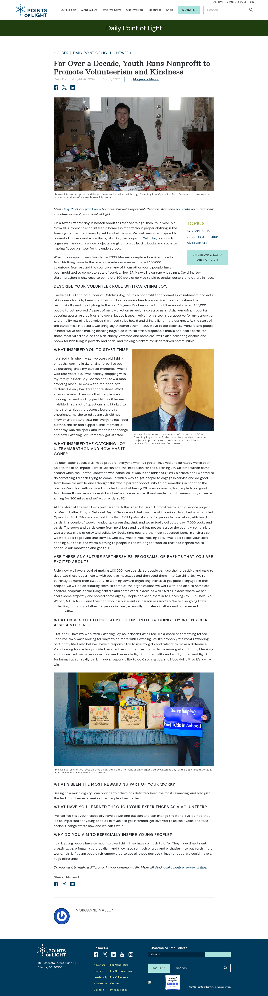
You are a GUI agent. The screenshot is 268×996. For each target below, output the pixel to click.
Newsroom (100, 983)
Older (63, 53)
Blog (252, 1)
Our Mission (68, 10)
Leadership (101, 977)
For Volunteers (119, 977)
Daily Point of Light (92, 53)
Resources (155, 10)
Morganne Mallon (146, 79)
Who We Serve (111, 10)
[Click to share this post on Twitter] (65, 88)
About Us (218, 1)
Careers (99, 989)
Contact (115, 983)
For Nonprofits (119, 964)
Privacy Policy (118, 989)
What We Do (89, 10)
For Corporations (121, 971)
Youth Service (196, 242)
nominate (183, 209)
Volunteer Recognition (203, 237)
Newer (122, 53)
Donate (188, 9)
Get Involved (134, 10)
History (98, 971)
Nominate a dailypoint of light (207, 257)
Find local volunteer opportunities (180, 867)
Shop (169, 10)
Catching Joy (153, 238)
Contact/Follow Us (236, 1)
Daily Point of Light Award (81, 209)
